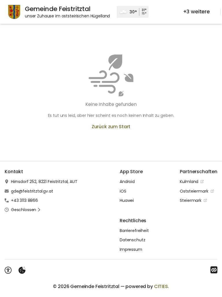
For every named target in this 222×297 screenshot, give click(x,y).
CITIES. (161, 286)
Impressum (131, 249)
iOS (123, 191)
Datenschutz (132, 240)
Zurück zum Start (111, 126)
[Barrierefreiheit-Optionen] (8, 270)
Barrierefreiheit (134, 230)
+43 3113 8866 (24, 200)
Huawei (127, 200)
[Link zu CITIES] (213, 270)
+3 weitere (196, 11)
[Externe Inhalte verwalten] (21, 270)
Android (127, 181)
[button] (26, 210)
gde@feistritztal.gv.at (32, 191)
